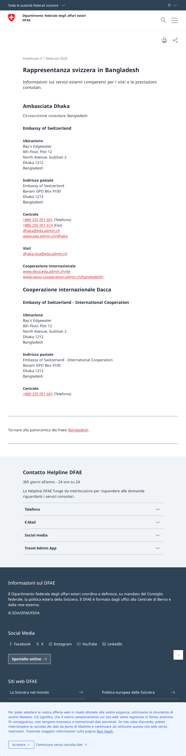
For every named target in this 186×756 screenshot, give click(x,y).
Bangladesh (78, 429)
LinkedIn (115, 643)
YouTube (89, 643)
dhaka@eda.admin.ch (41, 230)
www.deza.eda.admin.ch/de (46, 271)
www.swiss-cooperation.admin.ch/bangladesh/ (63, 276)
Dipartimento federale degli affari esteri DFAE (54, 17)
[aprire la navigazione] (174, 20)
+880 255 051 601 (38, 219)
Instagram (63, 643)
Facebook (22, 643)
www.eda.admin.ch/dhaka (45, 236)
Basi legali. (105, 731)
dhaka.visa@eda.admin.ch (45, 253)
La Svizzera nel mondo (29, 692)
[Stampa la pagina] (164, 40)
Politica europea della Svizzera (128, 692)
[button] (178, 655)
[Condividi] (175, 40)
